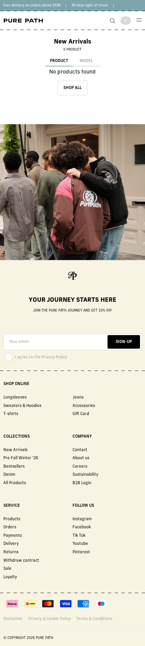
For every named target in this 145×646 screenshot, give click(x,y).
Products (11, 519)
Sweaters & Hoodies (22, 406)
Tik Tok (78, 536)
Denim (9, 475)
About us (80, 458)
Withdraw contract (21, 561)
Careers (79, 467)
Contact (79, 450)
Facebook (81, 527)
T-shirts (10, 414)
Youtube (80, 544)
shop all (72, 88)
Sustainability (85, 475)
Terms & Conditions (94, 619)
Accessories (83, 406)
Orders (9, 527)
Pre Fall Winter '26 (20, 458)
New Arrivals (15, 450)
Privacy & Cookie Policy (49, 619)
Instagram (82, 519)
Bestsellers (14, 467)
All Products (14, 483)
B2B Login (81, 483)
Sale (7, 569)
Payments (12, 536)
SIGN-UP (124, 342)
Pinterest (81, 552)
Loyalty (10, 577)
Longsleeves (15, 397)
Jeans (78, 397)
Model (86, 61)
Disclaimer (13, 619)
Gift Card (80, 414)
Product (59, 61)
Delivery (11, 544)
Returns (11, 552)
